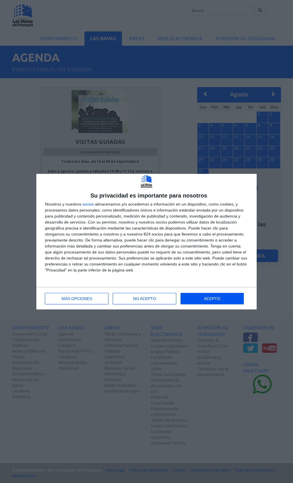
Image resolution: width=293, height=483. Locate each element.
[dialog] (146, 241)
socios (88, 204)
